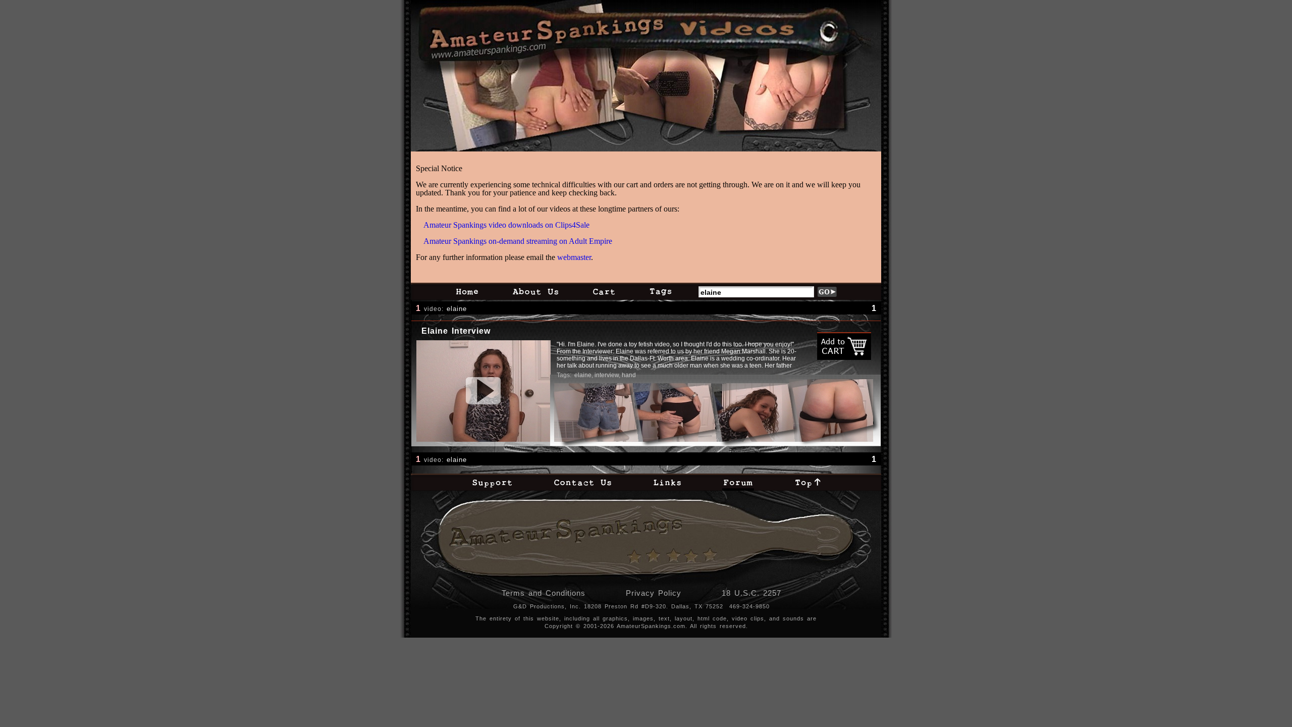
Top (808, 482)
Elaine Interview (456, 331)
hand (629, 375)
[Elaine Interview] (483, 391)
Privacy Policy (653, 593)
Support (492, 482)
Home (467, 291)
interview (607, 375)
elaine (457, 309)
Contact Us (582, 482)
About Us (535, 291)
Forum (738, 482)
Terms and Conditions (543, 593)
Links (667, 482)
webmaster (574, 257)
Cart (604, 291)
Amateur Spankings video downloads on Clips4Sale (506, 225)
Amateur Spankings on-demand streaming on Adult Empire (517, 241)
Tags (660, 291)
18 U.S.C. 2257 (751, 593)
